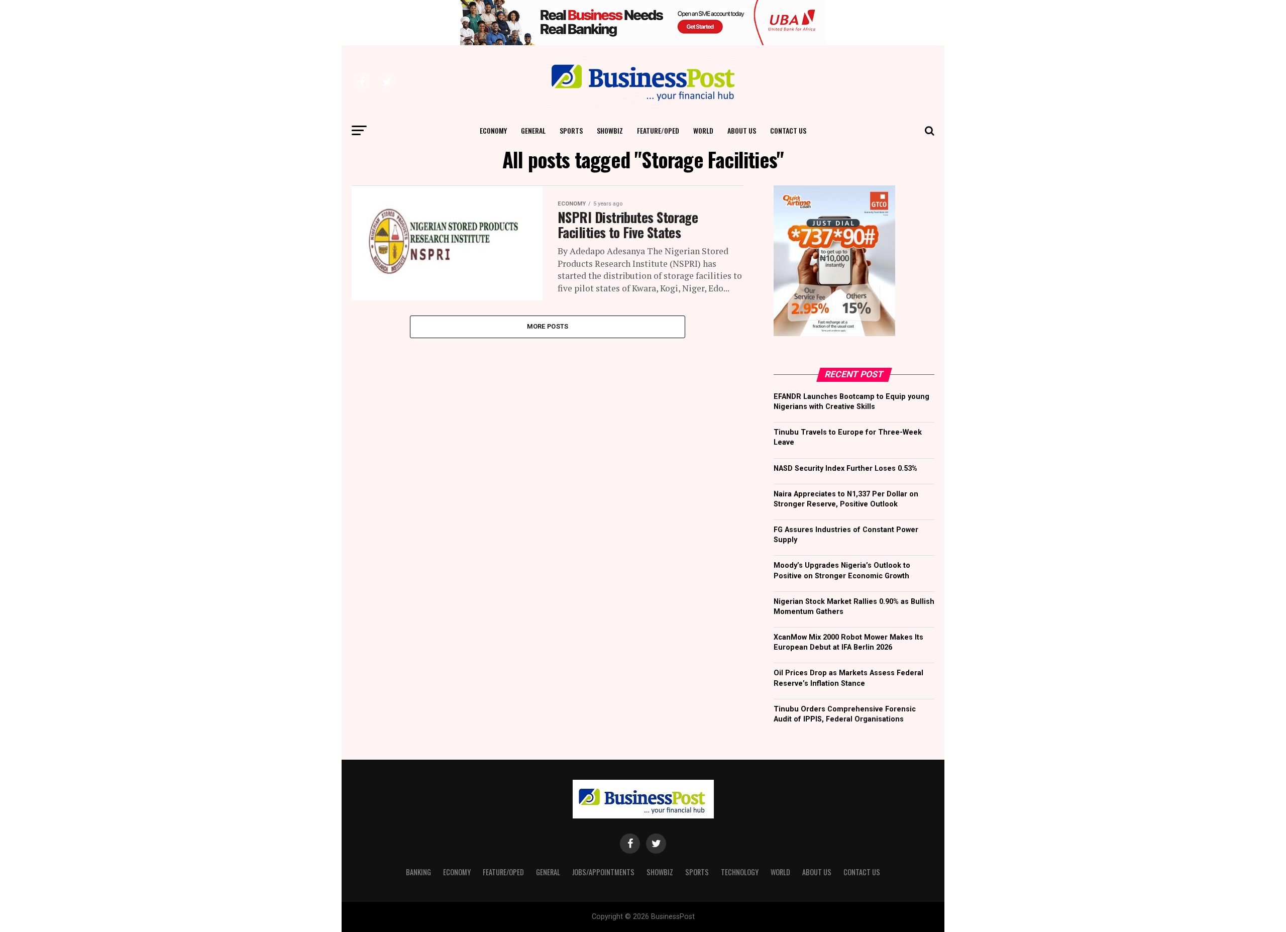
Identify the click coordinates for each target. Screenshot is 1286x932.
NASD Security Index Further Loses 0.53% (845, 468)
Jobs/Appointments (603, 872)
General (533, 130)
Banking (418, 872)
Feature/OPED (658, 130)
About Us (741, 130)
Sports (571, 130)
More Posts (548, 326)
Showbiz (610, 130)
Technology (740, 872)
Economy (493, 130)
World (703, 130)
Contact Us (788, 130)
